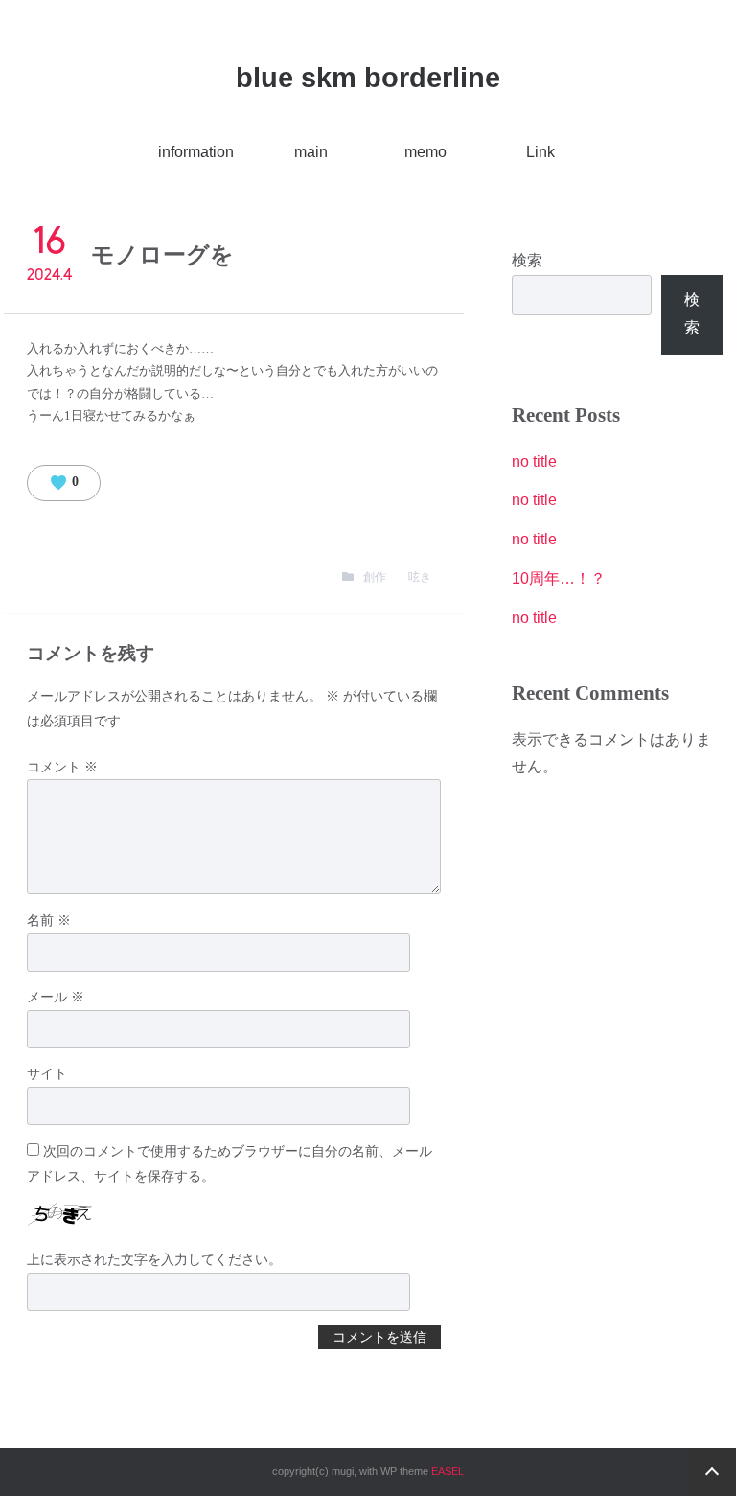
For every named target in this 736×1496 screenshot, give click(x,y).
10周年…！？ (559, 578)
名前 (49, 920)
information (196, 152)
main (311, 152)
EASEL (447, 1471)
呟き (419, 577)
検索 (527, 260)
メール (55, 996)
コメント (62, 766)
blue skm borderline (368, 77)
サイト (47, 1073)
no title (534, 461)
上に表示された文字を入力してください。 (154, 1259)
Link (540, 152)
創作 (374, 577)
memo (425, 152)
